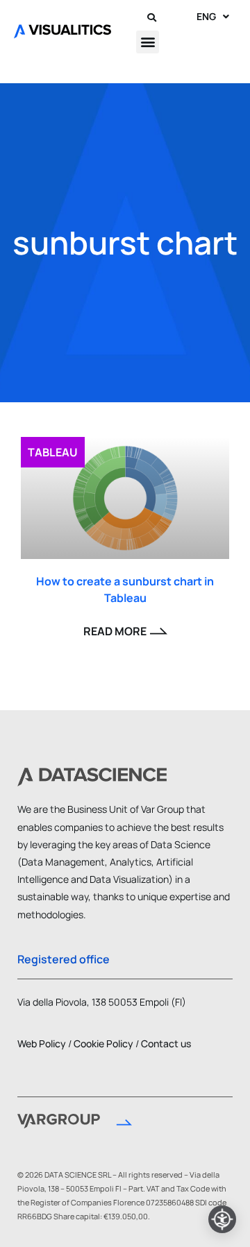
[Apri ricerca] (151, 17)
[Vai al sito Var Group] (74, 1123)
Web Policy (41, 1043)
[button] (147, 42)
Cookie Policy (103, 1043)
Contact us (166, 1043)
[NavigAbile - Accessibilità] (222, 1219)
